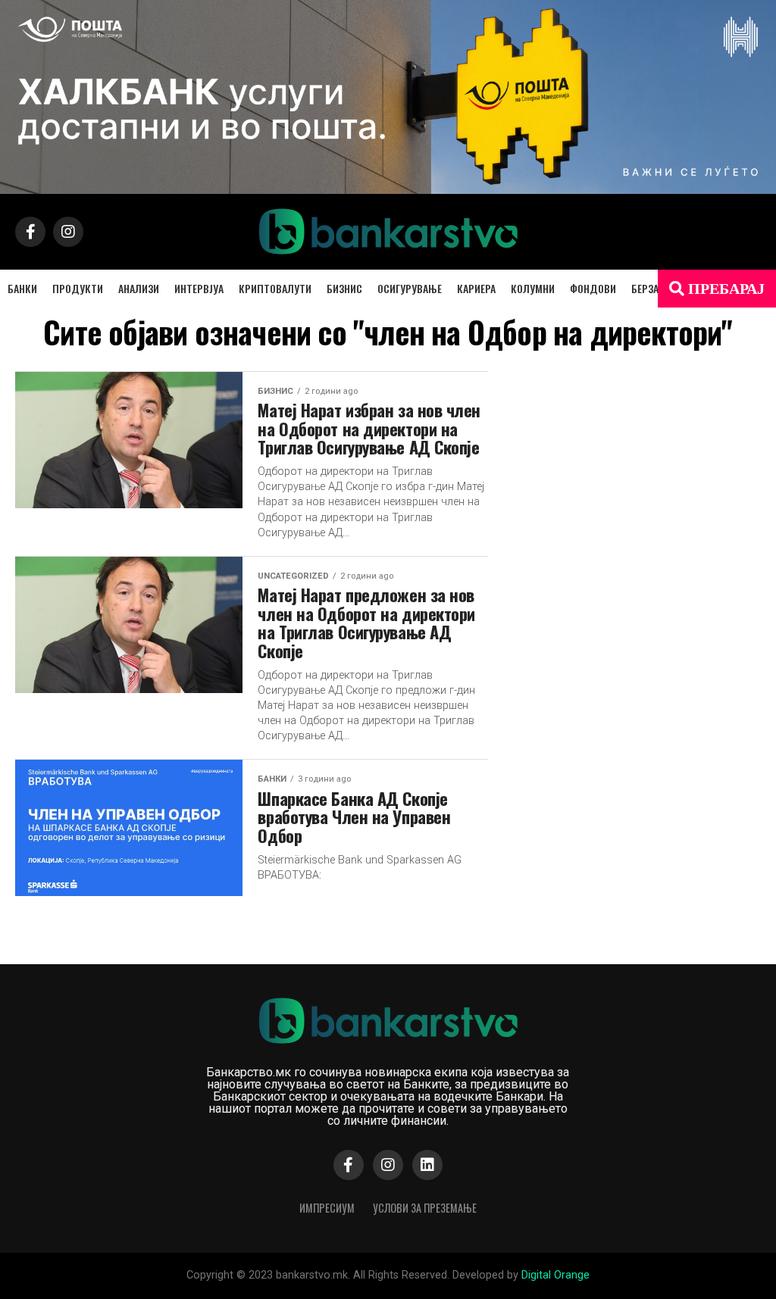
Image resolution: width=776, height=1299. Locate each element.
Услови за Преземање (425, 1208)
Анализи (138, 288)
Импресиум (327, 1208)
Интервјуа (199, 288)
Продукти (77, 288)
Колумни (533, 288)
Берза (645, 288)
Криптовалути (275, 288)
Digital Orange (555, 1275)
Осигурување (409, 288)
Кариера (476, 288)
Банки (22, 288)
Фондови (593, 288)
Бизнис (344, 288)
